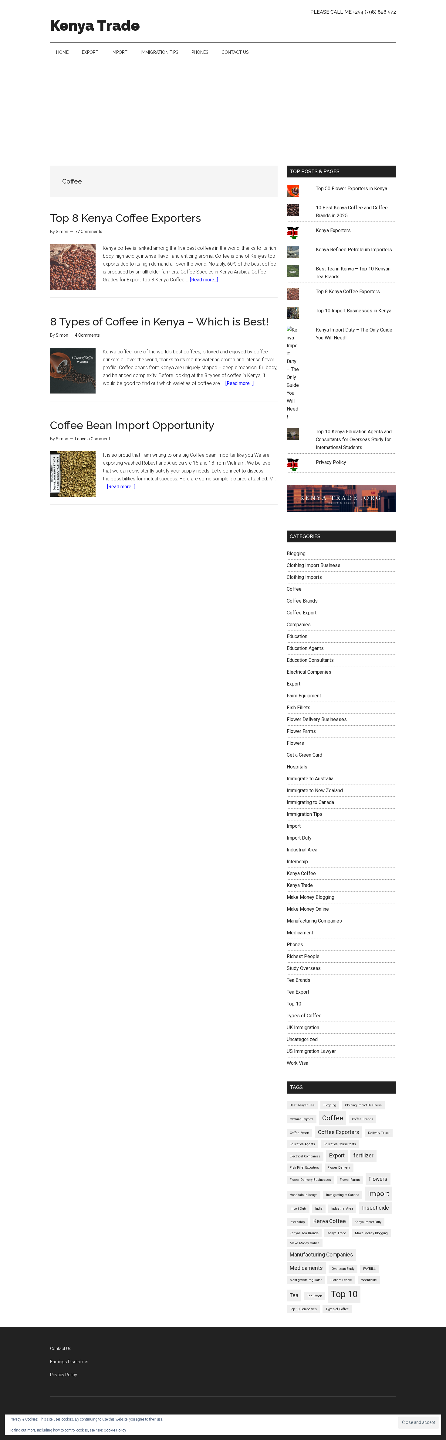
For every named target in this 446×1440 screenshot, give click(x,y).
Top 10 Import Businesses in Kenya (353, 311)
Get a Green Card (304, 755)
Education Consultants (310, 660)
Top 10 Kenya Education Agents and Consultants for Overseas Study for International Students (354, 439)
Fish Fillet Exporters (304, 1168)
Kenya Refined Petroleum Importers (354, 250)
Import (294, 826)
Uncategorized (302, 1039)
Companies (299, 624)
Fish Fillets (298, 707)
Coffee (294, 589)
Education (297, 636)
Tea (294, 1295)
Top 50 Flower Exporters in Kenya (351, 188)
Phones (295, 944)
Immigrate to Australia (310, 779)
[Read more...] (204, 280)
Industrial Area (302, 850)
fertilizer (363, 1156)
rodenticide (369, 1280)
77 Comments (88, 231)
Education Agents (305, 648)
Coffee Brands (302, 601)
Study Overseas (304, 968)
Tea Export (298, 992)
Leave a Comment (92, 438)
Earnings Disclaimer (69, 1361)
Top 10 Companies (303, 1309)
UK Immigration (303, 1027)
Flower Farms (301, 731)
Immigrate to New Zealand (315, 790)
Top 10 (294, 1004)
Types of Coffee (304, 1016)
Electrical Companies (309, 672)
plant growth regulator (306, 1280)
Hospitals (297, 767)
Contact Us (60, 1348)
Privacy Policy (331, 462)
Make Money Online (308, 909)
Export (293, 684)
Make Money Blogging (310, 897)
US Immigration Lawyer (311, 1051)
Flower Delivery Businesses (317, 719)
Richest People (303, 956)
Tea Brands (298, 980)
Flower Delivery (339, 1168)
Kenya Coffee (301, 873)
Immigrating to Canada (310, 802)
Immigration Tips (305, 814)
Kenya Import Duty (368, 1222)
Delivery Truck (379, 1133)
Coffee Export (301, 613)
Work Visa (297, 1063)
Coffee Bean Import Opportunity (132, 425)
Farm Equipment (304, 696)
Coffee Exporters (338, 1132)
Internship (297, 861)
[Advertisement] (223, 107)
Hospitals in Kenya (303, 1195)
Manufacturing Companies (314, 921)
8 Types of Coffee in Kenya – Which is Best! (159, 321)
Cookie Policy (115, 1430)
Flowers (295, 743)
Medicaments (306, 1268)
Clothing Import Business (313, 565)
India (319, 1209)
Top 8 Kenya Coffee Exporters (125, 217)
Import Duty (299, 838)
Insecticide (375, 1208)
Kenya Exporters (333, 230)
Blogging (296, 553)
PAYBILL (369, 1269)
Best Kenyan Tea (302, 1105)
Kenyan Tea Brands (304, 1233)
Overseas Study (343, 1269)
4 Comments (87, 335)
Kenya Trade (95, 25)
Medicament (300, 933)
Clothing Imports (304, 577)
